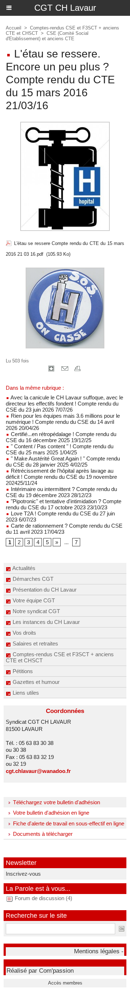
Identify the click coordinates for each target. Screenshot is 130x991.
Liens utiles (25, 693)
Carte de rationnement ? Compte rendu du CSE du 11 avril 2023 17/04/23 (64, 529)
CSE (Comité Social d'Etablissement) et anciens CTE (47, 36)
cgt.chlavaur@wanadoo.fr (38, 771)
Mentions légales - (99, 951)
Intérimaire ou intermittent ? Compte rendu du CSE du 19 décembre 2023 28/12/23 (61, 492)
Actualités (23, 568)
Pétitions (22, 671)
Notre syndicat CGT (35, 611)
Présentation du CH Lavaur (44, 590)
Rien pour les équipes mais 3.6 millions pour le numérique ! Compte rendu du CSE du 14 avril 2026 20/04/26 (63, 422)
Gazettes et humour (35, 682)
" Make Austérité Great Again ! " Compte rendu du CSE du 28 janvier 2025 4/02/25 (63, 461)
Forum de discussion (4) (43, 898)
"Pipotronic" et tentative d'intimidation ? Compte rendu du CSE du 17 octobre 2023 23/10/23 (63, 504)
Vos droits (23, 633)
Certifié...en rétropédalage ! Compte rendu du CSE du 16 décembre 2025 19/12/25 (61, 437)
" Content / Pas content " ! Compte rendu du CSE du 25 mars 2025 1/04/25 (59, 449)
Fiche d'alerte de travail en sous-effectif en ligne (68, 823)
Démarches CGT (32, 579)
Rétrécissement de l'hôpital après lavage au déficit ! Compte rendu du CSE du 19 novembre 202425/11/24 (61, 477)
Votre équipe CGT (33, 600)
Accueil (13, 28)
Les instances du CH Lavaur (45, 622)
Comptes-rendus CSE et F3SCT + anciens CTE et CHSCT (60, 657)
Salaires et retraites (34, 643)
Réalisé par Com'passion (40, 970)
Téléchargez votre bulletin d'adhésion (56, 802)
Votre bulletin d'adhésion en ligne (50, 813)
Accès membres (65, 983)
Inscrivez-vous (23, 874)
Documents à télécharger (42, 834)
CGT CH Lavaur (65, 8)
